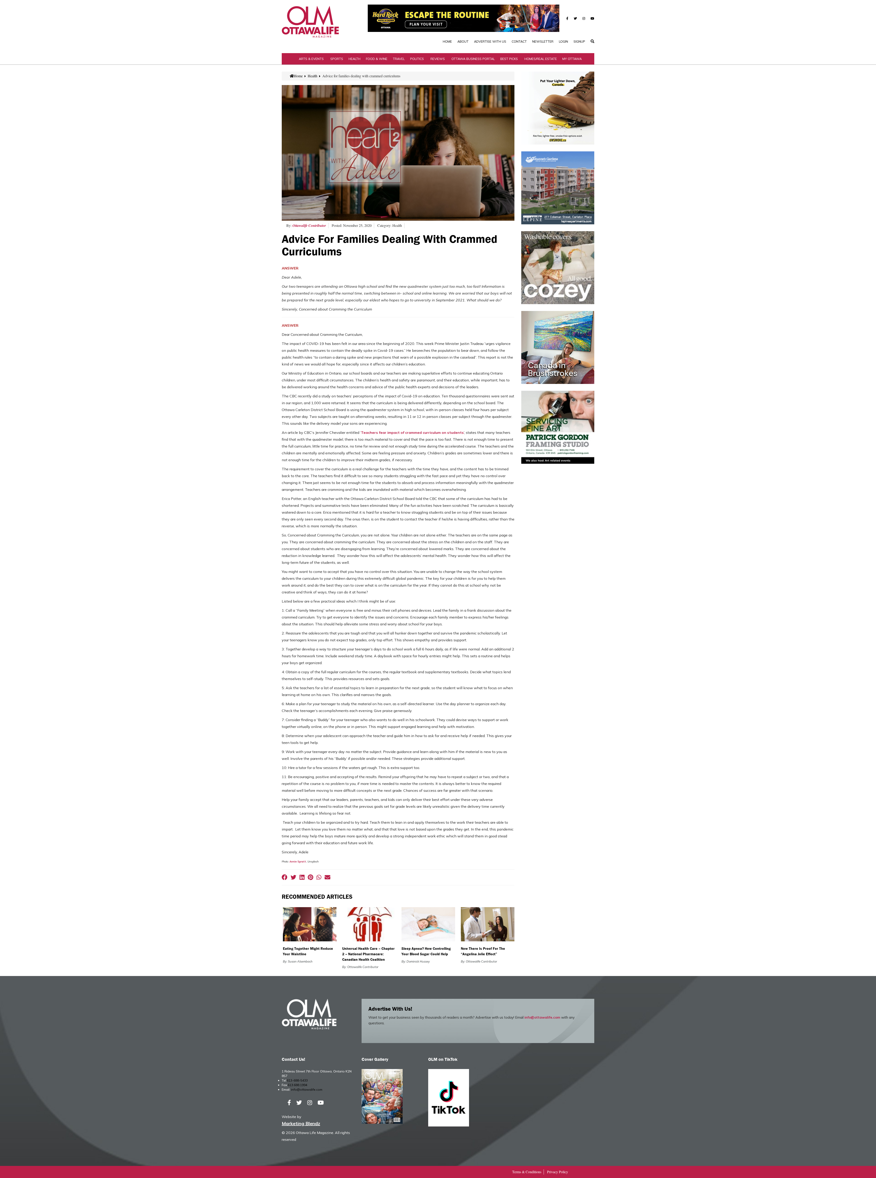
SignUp (579, 41)
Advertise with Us (490, 41)
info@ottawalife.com (542, 1017)
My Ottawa (572, 59)
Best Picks (509, 59)
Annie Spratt (297, 861)
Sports (336, 59)
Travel (399, 59)
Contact (519, 41)
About (463, 41)
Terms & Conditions (526, 1171)
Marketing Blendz (301, 1123)
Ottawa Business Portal (473, 59)
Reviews (437, 59)
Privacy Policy (557, 1171)
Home (447, 41)
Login (563, 41)
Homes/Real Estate (540, 59)
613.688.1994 (297, 1085)
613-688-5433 (297, 1080)
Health (354, 59)
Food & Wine (376, 59)
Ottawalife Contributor (309, 225)
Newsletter (542, 41)
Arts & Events (311, 59)
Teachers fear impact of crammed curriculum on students (412, 432)
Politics (417, 59)
